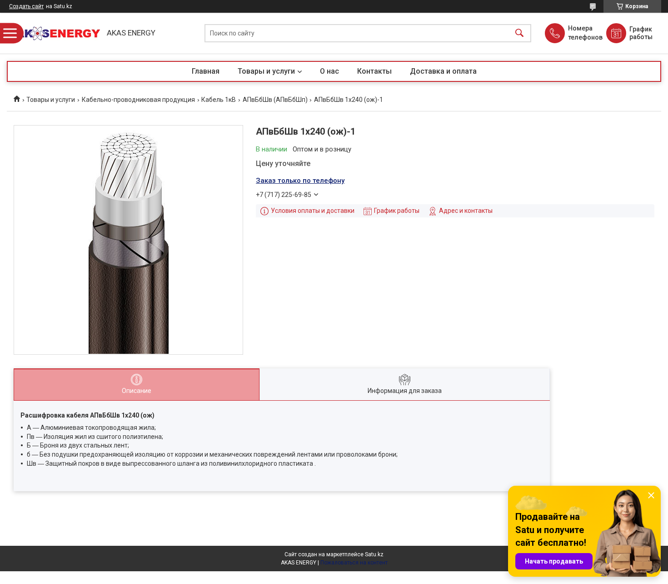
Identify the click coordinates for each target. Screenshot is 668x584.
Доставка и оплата (443, 71)
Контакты (374, 71)
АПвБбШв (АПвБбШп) (275, 99)
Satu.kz (374, 554)
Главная (205, 71)
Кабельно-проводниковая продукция (138, 99)
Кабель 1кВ (218, 99)
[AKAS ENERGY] (54, 33)
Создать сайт (26, 6)
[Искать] (519, 33)
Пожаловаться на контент (354, 562)
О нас (329, 71)
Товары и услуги (266, 71)
